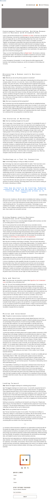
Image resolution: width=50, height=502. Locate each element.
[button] (22, 468)
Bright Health (28, 53)
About (15, 479)
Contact (15, 482)
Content (15, 475)
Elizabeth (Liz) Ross (28, 35)
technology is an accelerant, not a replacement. (23, 237)
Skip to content (3, 0)
